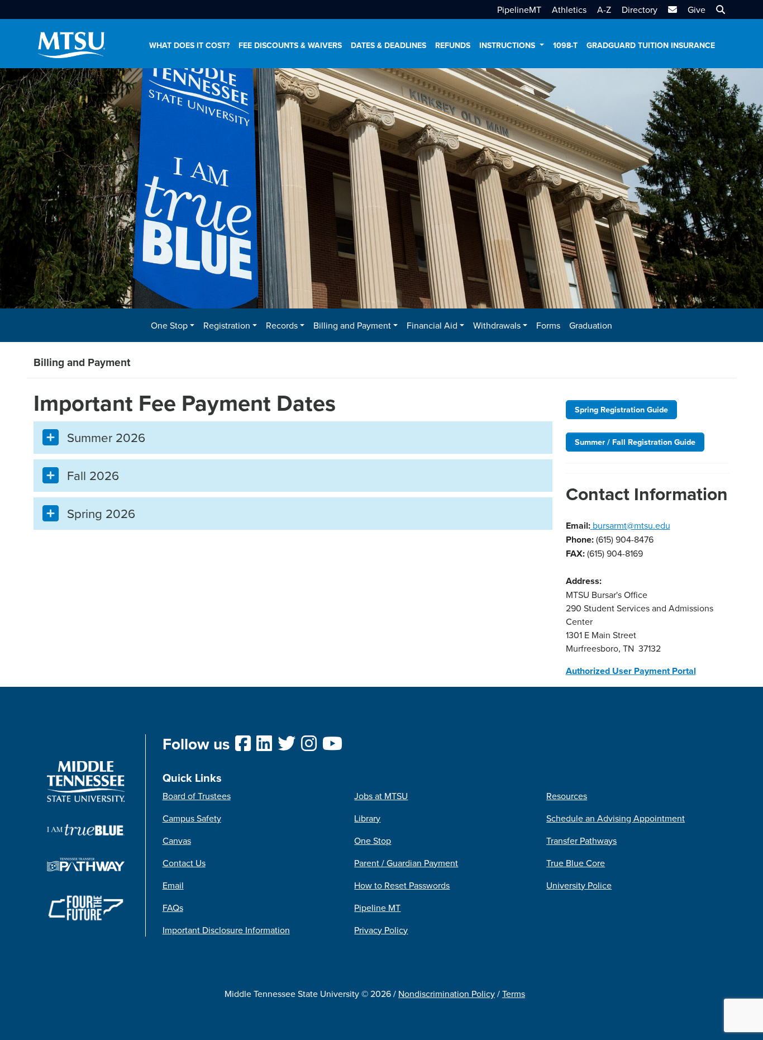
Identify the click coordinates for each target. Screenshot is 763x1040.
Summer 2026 (106, 437)
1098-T (565, 45)
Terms (513, 993)
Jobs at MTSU (381, 796)
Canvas (177, 840)
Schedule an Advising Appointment (615, 818)
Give (696, 9)
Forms (548, 325)
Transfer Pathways (581, 840)
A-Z (604, 9)
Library (367, 818)
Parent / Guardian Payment (406, 863)
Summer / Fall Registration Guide (635, 442)
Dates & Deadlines (388, 45)
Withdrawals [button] (497, 325)
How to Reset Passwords (402, 885)
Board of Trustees (197, 796)
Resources (566, 796)
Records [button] (282, 325)
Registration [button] (226, 325)
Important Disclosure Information (226, 930)
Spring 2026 (101, 513)
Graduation (590, 325)
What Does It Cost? (189, 45)
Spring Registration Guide (621, 409)
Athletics (569, 9)
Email (173, 885)
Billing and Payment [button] (352, 325)
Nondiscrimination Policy (446, 993)
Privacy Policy (381, 930)
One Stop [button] (169, 325)
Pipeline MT (377, 907)
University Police (579, 885)
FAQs (173, 907)
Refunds (452, 45)
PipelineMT (519, 9)
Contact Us (184, 863)
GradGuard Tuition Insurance (650, 45)
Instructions (508, 45)
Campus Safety (192, 818)
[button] (719, 9)
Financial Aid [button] (432, 325)
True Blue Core (575, 863)
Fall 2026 (93, 475)
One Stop (372, 840)
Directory (639, 9)
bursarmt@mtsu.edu (631, 525)
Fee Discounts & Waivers (290, 45)
